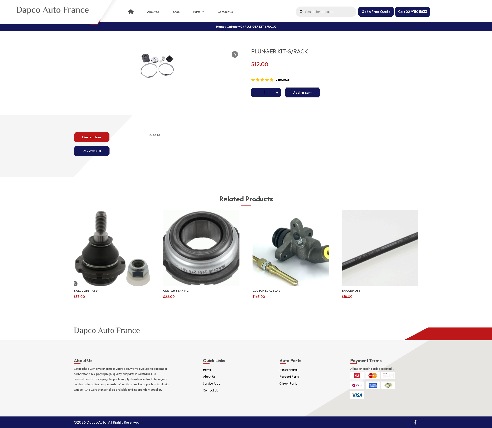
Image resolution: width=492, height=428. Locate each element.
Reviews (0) (92, 151)
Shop (176, 11)
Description (91, 137)
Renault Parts (288, 369)
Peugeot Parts (289, 376)
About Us (153, 11)
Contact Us (225, 11)
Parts (196, 11)
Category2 (234, 26)
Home (220, 26)
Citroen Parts (288, 383)
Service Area (211, 383)
